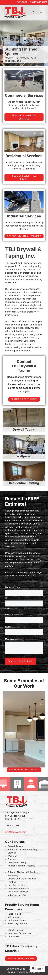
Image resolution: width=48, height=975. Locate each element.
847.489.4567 (39, 2)
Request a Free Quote (24, 399)
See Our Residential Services (24, 177)
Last (7, 608)
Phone (8, 626)
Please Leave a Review (21, 958)
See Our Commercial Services (24, 117)
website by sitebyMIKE (28, 972)
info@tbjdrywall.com (15, 832)
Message (14, 639)
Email (12, 614)
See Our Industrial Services (24, 236)
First (7, 598)
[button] (33, 12)
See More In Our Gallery (24, 769)
